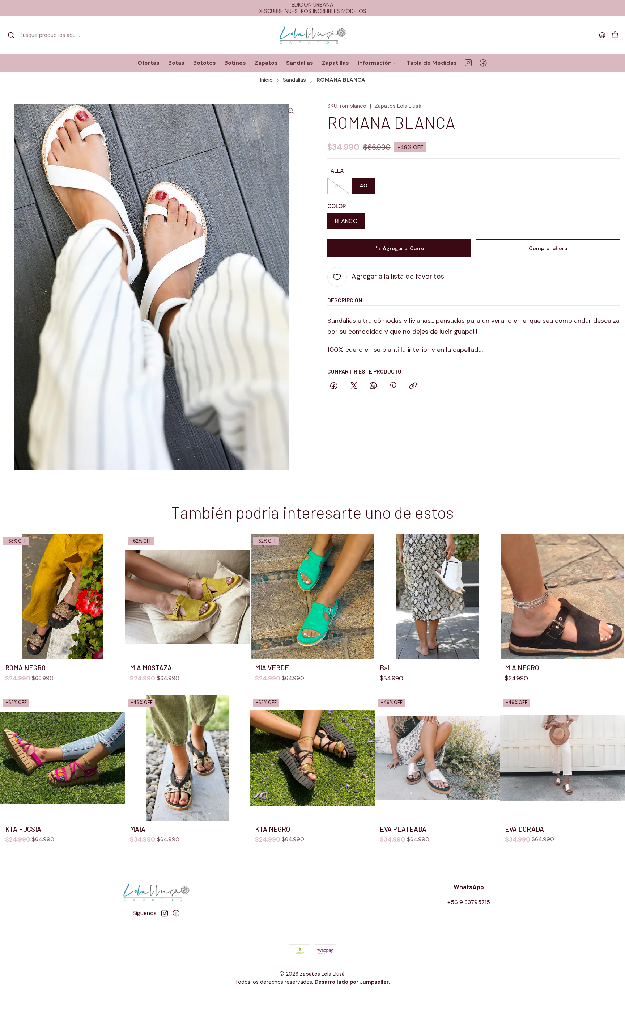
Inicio (266, 80)
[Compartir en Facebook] (334, 386)
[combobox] (45, 35)
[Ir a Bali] (437, 596)
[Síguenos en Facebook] (483, 63)
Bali (385, 667)
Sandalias (294, 80)
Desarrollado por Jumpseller (352, 982)
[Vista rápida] (115, 597)
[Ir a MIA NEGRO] (562, 596)
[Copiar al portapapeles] (413, 386)
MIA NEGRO (522, 667)
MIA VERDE (272, 667)
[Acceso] (602, 35)
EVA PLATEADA (403, 829)
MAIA (137, 829)
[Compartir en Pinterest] (393, 386)
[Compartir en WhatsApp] (373, 386)
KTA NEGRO (272, 829)
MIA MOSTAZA (151, 667)
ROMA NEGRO (25, 667)
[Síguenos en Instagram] (468, 63)
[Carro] (615, 35)
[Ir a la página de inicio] (312, 35)
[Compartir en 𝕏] (354, 386)
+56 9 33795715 (468, 902)
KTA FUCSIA (23, 829)
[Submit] (11, 35)
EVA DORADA (524, 829)
